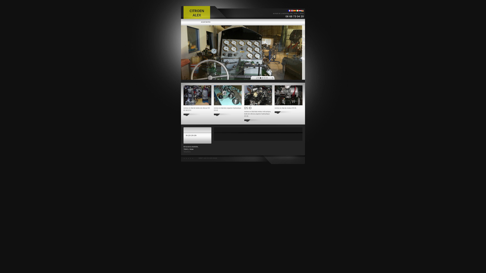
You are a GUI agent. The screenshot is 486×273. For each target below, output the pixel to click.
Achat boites (205, 22)
